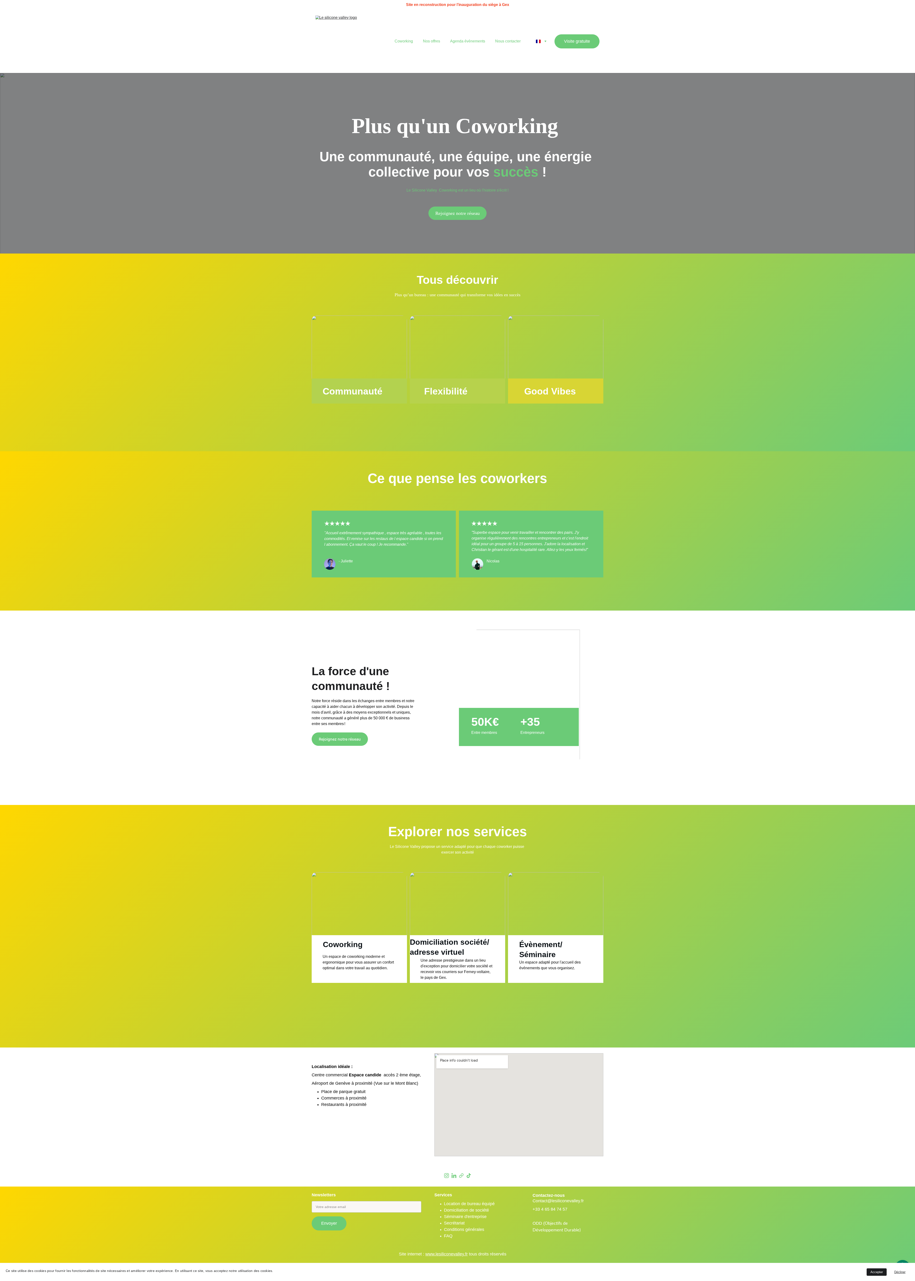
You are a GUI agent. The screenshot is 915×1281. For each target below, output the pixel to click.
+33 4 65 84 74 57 (550, 1209)
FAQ (448, 1236)
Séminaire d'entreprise (465, 1217)
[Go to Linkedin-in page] (454, 1175)
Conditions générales (464, 1229)
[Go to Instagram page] (446, 1175)
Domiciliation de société (466, 1210)
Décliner (899, 1272)
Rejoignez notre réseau (457, 213)
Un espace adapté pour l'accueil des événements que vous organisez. (550, 965)
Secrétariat (454, 1223)
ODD (538, 1223)
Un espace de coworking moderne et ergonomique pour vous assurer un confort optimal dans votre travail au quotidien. (359, 962)
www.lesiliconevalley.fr (446, 1254)
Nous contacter (508, 41)
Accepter (876, 1272)
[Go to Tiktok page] (468, 1175)
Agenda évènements (467, 41)
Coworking (404, 41)
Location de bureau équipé (469, 1204)
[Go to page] (461, 1175)
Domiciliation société (448, 942)
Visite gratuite (577, 41)
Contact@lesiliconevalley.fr (559, 1201)
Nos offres (431, 41)
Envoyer (329, 1223)
